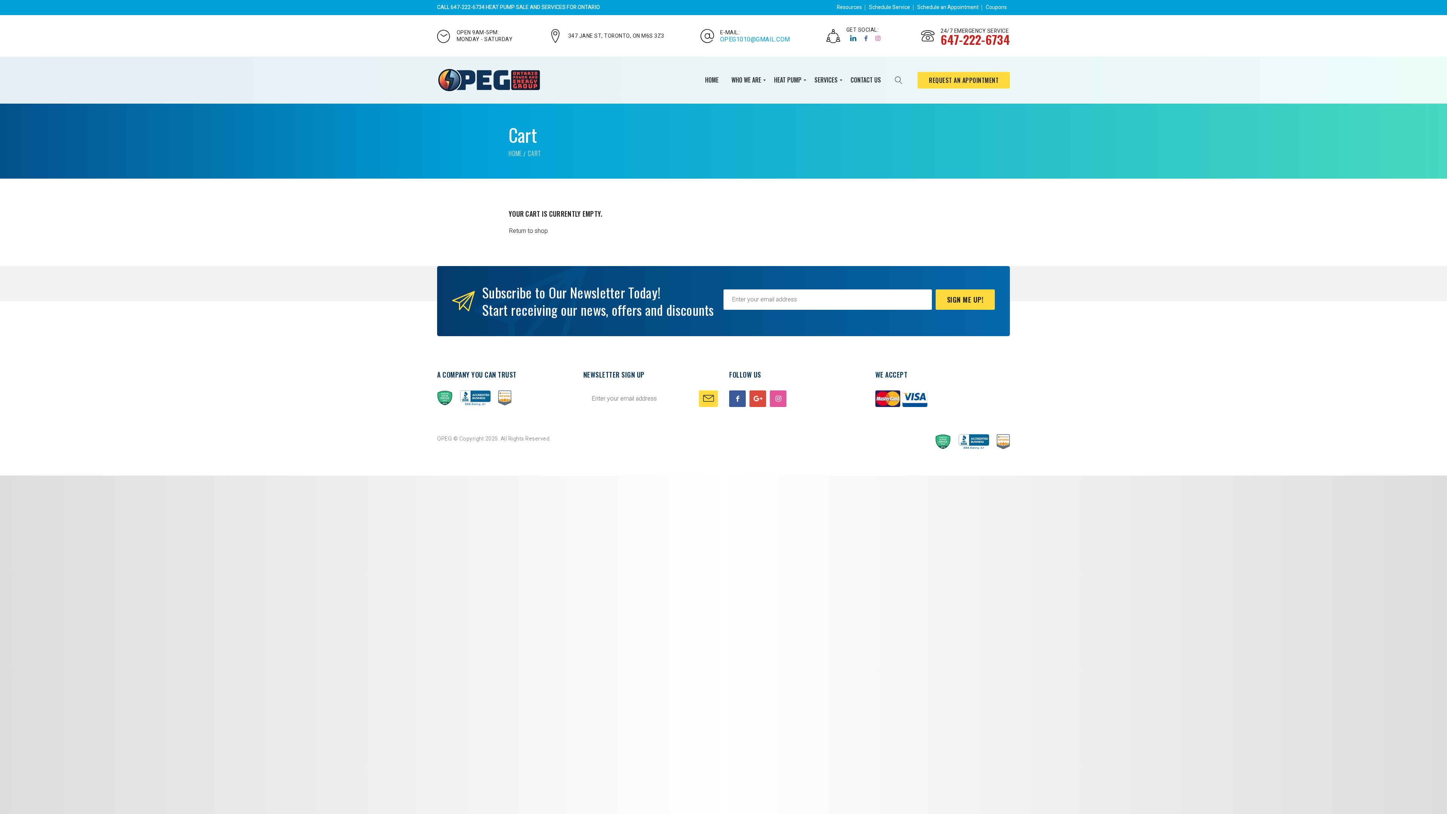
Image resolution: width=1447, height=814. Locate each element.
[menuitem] (712, 80)
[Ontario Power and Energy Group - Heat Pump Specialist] (488, 80)
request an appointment (964, 80)
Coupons (996, 7)
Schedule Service (889, 7)
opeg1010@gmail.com (755, 39)
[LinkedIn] (853, 38)
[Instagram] (878, 38)
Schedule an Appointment (948, 7)
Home (515, 153)
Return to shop (528, 231)
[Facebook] (866, 38)
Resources (849, 7)
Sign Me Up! (965, 299)
